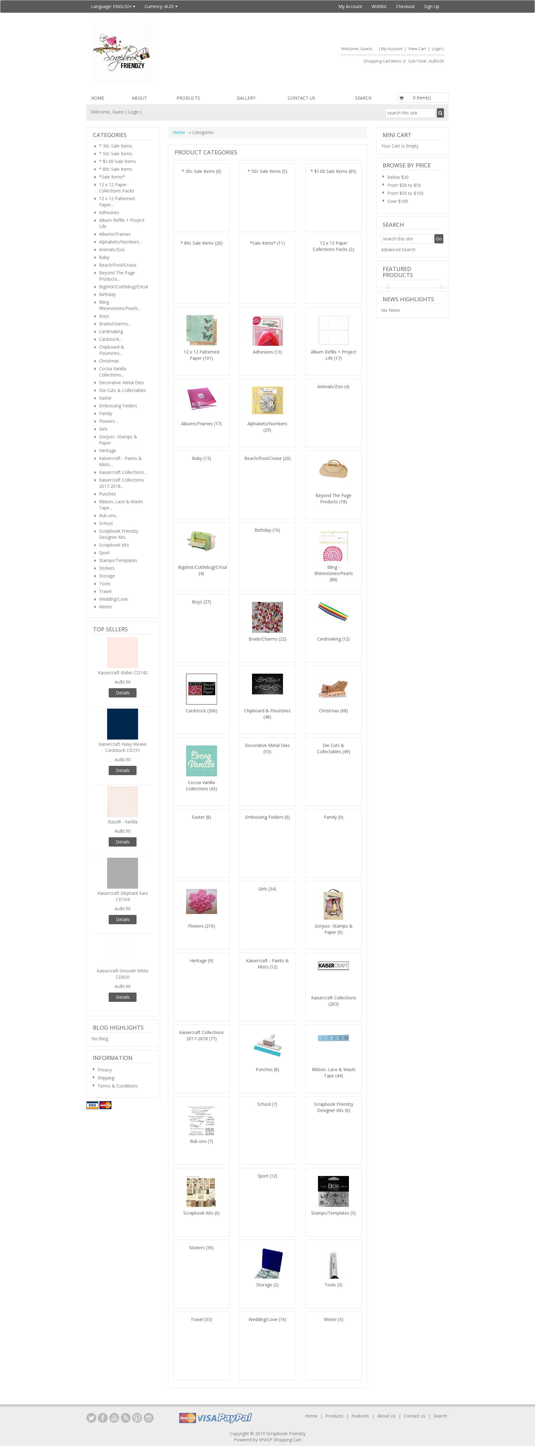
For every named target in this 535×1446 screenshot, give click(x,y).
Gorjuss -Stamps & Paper (334, 929)
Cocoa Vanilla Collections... (112, 372)
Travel (197, 1319)
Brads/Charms (263, 639)
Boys (197, 602)
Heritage (198, 960)
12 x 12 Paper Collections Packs (330, 246)
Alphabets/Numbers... (120, 242)
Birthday (262, 530)
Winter (330, 1319)
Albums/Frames (197, 424)
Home (97, 98)
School (264, 1104)
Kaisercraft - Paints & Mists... (120, 461)
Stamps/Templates (330, 1213)
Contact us (301, 98)
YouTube (114, 1418)
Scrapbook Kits (198, 1213)
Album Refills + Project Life (122, 223)
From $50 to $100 (405, 193)
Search (363, 98)
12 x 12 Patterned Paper (201, 355)
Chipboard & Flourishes (267, 711)
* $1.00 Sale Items (329, 171)
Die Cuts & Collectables (331, 748)
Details (123, 693)
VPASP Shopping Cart (280, 1440)
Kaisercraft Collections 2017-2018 (201, 1035)
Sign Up (431, 6)
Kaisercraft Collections (333, 998)
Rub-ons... (109, 515)
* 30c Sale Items (198, 171)
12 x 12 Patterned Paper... (117, 201)
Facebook (103, 1418)
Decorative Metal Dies (267, 745)
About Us (386, 1416)
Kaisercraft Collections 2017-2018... (121, 483)
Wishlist (379, 6)
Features (360, 1416)
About (139, 98)
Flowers (196, 926)
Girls (263, 889)
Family (330, 817)
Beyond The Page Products (333, 498)
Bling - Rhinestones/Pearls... (120, 305)
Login (437, 48)
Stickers (197, 1248)
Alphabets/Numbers (267, 424)
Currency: (159, 6)
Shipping (106, 1078)
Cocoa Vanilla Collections (200, 785)
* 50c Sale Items (264, 171)
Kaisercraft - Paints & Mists (267, 964)
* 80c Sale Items (197, 243)
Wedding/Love (263, 1319)
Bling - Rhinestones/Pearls (333, 570)
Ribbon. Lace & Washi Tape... (121, 505)
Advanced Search (398, 249)
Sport (263, 1176)
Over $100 (397, 201)
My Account (350, 6)
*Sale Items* (263, 243)
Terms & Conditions (118, 1086)
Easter (198, 817)
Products (188, 98)
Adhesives (263, 352)
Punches (264, 1069)
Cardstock (196, 711)
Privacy (105, 1070)
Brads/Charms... (115, 324)
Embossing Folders (264, 817)
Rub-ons (198, 1141)
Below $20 (398, 177)
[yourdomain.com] (176, 55)
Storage (264, 1285)
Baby (197, 458)
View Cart (417, 48)
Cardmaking (329, 639)
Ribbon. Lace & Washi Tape (333, 1072)
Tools (330, 1285)
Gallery (246, 98)
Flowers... (108, 421)
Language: (111, 6)
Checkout (405, 6)
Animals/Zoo (330, 386)
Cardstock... (110, 339)
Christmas (329, 711)
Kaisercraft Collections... (123, 472)
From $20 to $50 (404, 185)
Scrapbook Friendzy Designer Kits (333, 1107)
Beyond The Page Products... (117, 276)
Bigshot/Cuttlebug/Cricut (202, 567)
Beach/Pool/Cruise (263, 458)
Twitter (91, 1418)
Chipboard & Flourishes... (111, 350)
